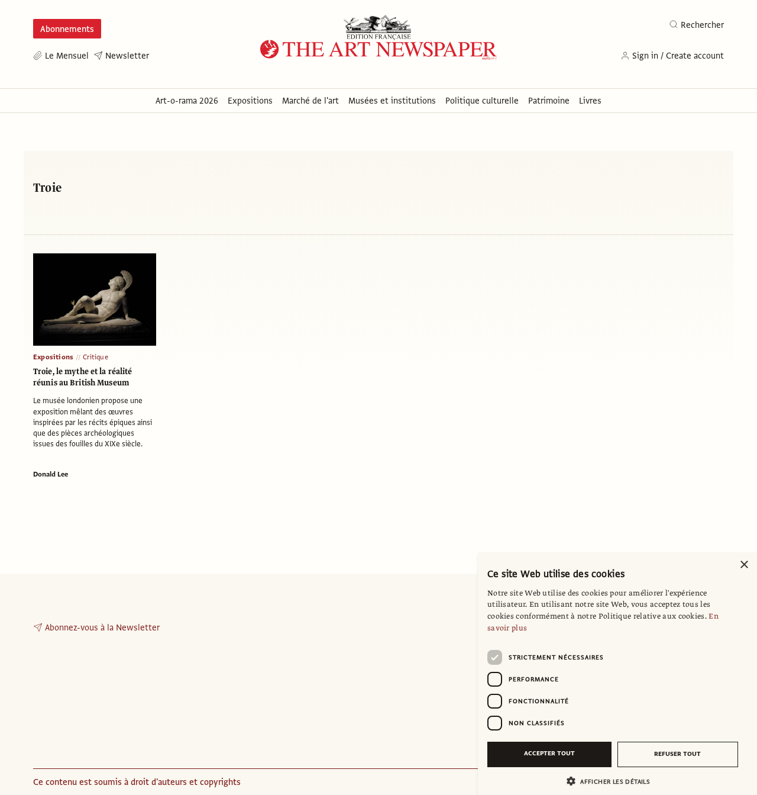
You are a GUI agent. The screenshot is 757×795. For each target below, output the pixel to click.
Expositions (53, 357)
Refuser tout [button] (677, 753)
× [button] (743, 565)
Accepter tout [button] (549, 753)
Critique (95, 357)
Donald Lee (50, 474)
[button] (612, 781)
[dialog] (617, 673)
